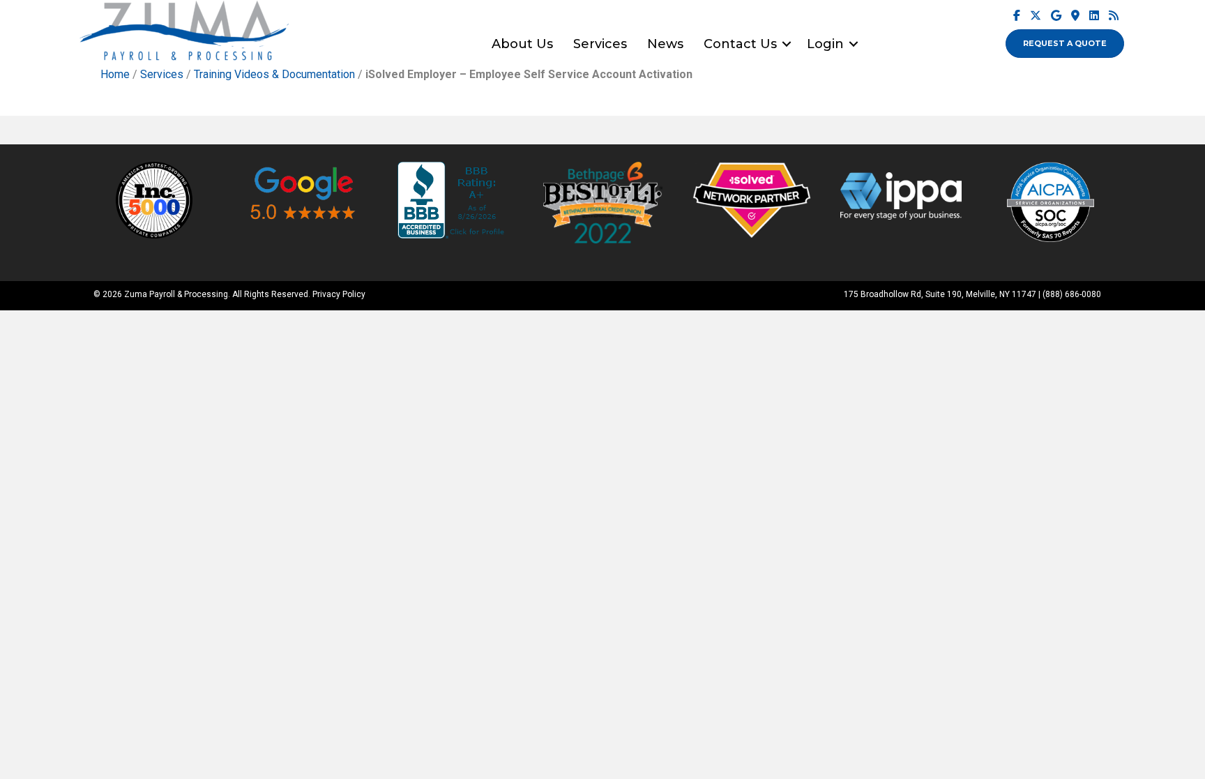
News (665, 44)
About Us (522, 44)
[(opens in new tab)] (154, 199)
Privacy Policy (338, 294)
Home (115, 74)
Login (825, 44)
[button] (786, 44)
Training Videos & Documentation (274, 74)
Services (600, 44)
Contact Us (740, 44)
